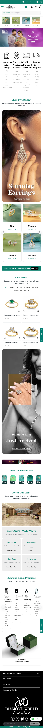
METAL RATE (41, 335)
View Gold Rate (11, 567)
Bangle (26, 290)
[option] (6, 22)
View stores (11, 550)
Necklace (35, 287)
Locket (19, 287)
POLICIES (7, 679)
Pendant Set (18, 290)
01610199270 (29, 531)
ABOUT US (7, 684)
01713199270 (14, 531)
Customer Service (10, 690)
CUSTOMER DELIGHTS (12, 673)
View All (31, 550)
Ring (6, 287)
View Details (31, 567)
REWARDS (41, 626)
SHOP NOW (34, 268)
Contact (27, 1)
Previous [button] (3, 232)
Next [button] (39, 232)
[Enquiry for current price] (19, 311)
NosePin (27, 287)
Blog (40, 2)
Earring (12, 287)
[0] (39, 7)
